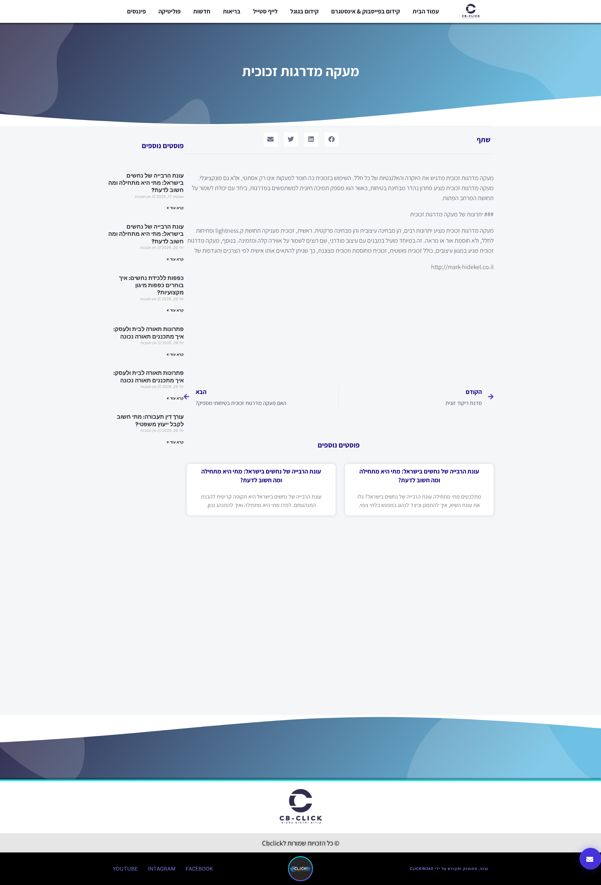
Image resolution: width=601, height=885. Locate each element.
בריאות (231, 11)
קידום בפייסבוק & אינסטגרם (365, 11)
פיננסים (136, 11)
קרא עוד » (175, 207)
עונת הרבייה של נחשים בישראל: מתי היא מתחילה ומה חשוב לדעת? (146, 183)
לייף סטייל (265, 11)
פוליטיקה (169, 11)
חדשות (201, 11)
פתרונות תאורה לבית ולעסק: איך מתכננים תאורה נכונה (148, 333)
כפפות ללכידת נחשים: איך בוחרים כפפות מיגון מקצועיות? (151, 285)
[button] (332, 139)
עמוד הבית (426, 11)
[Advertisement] (339, 325)
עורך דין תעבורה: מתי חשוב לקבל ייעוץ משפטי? (150, 420)
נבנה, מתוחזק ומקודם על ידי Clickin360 (449, 869)
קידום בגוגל (304, 11)
